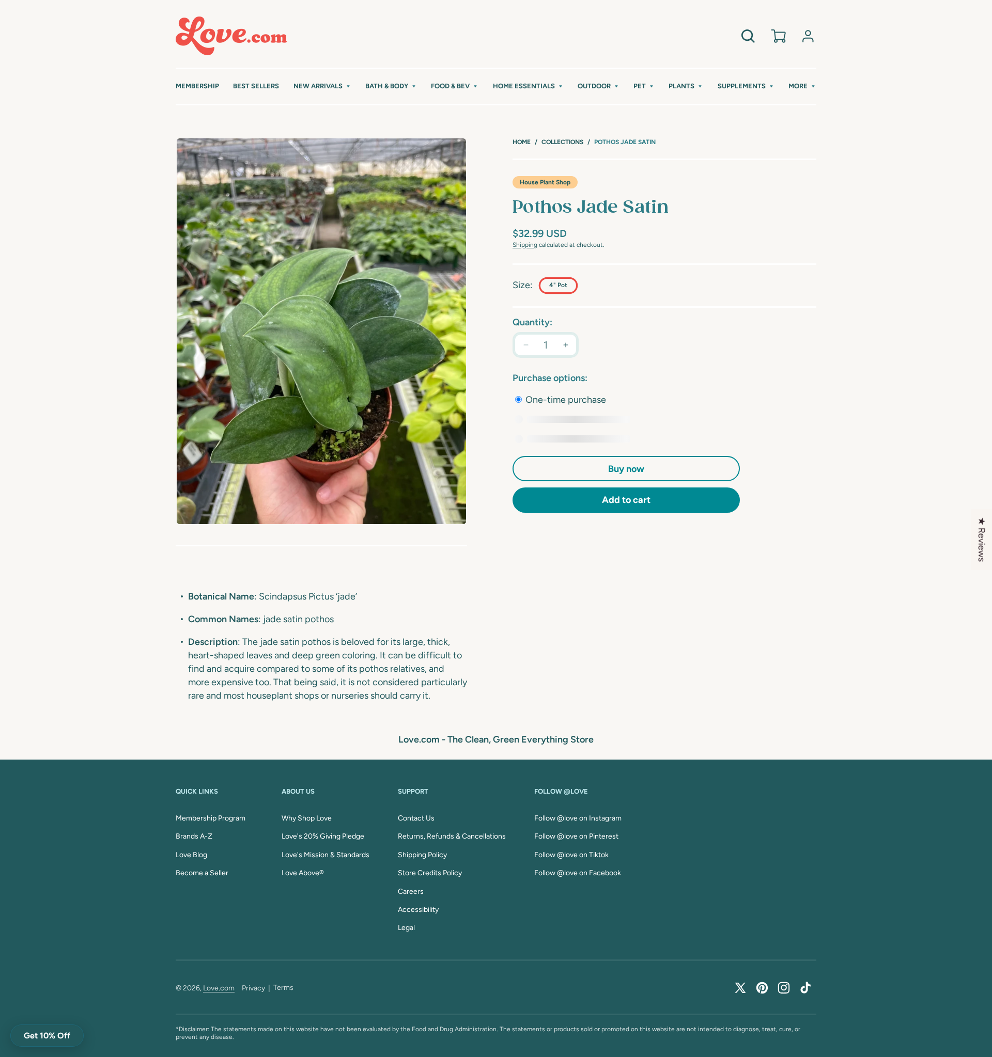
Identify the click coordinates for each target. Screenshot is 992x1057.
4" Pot (558, 285)
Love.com (219, 988)
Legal (406, 927)
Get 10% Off (47, 1035)
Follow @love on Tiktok (571, 854)
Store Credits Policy (430, 873)
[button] (322, 86)
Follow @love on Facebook (577, 873)
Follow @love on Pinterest (576, 836)
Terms (283, 987)
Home (522, 142)
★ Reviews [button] (981, 539)
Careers (411, 891)
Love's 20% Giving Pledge (323, 836)
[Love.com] (231, 36)
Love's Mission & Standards (325, 854)
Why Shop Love (307, 818)
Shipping (525, 244)
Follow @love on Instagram (578, 818)
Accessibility (418, 909)
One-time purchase (564, 399)
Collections (562, 142)
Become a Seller (202, 873)
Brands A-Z (194, 836)
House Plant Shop (545, 182)
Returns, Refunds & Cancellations (452, 836)
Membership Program (210, 818)
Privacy (253, 988)
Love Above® (303, 873)
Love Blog (191, 854)
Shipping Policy (422, 854)
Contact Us (416, 818)
